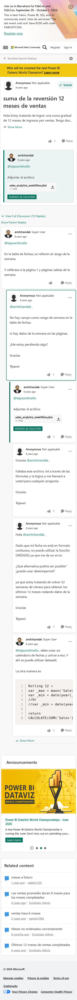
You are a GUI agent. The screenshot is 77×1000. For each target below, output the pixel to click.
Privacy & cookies (38, 978)
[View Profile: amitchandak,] (11, 157)
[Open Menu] (71, 58)
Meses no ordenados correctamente (36, 929)
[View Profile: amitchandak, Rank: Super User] (8, 234)
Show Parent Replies (13, 222)
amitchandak (26, 155)
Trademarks (10, 986)
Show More (15, 127)
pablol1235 (35, 883)
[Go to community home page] (25, 47)
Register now (13, 33)
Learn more (51, 72)
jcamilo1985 (36, 918)
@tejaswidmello (18, 166)
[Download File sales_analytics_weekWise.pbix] (52, 187)
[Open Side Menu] (5, 47)
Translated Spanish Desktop (22, 58)
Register (55, 47)
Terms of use (61, 978)
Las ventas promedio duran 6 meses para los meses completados (40, 895)
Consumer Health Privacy (56, 991)
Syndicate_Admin (39, 903)
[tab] (37, 848)
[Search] (44, 47)
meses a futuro (21, 877)
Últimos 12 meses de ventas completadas (40, 945)
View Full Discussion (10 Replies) (25, 216)
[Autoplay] (32, 848)
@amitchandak (20, 306)
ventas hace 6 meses (25, 913)
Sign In (68, 47)
